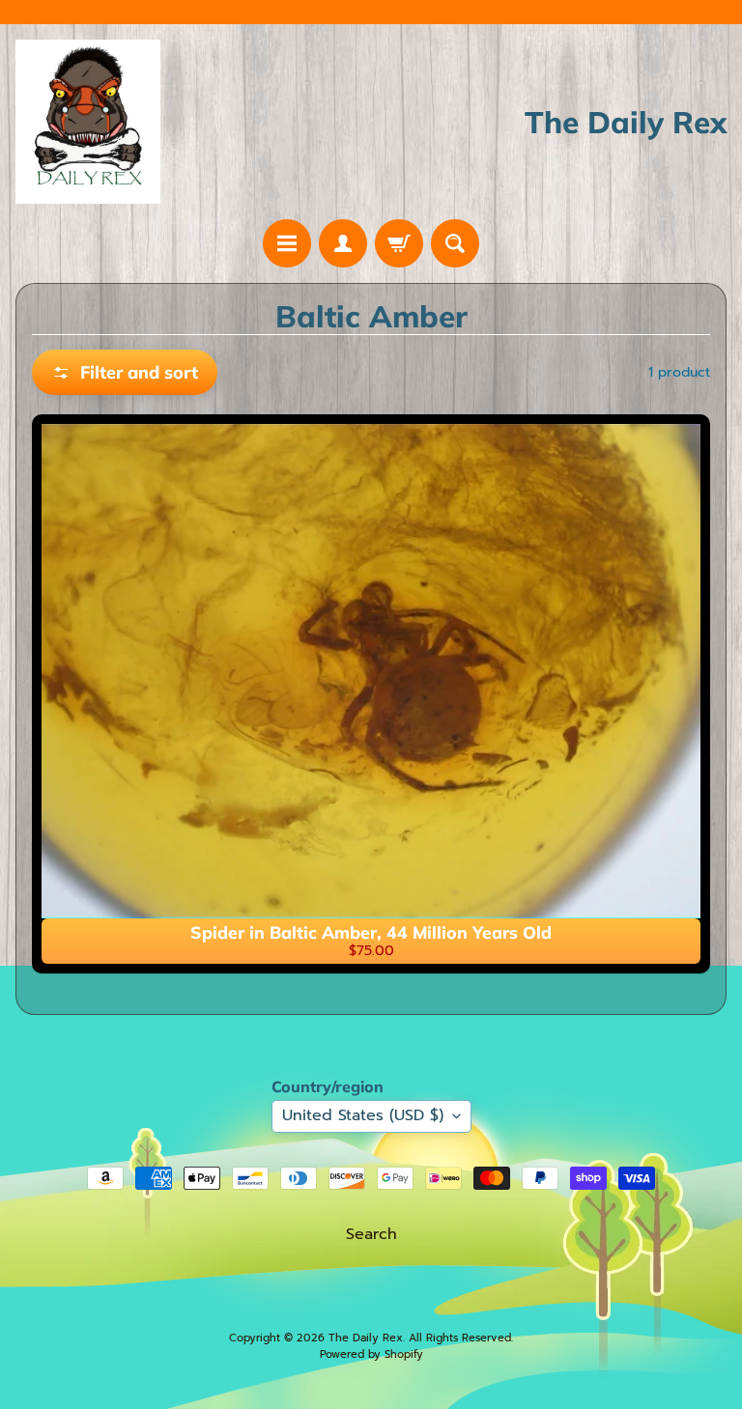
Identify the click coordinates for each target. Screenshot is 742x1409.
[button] (124, 372)
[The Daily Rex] (87, 122)
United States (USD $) (362, 1115)
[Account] (343, 243)
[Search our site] (455, 243)
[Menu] (287, 243)
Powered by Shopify (371, 1354)
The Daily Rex (365, 1338)
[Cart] (399, 243)
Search (371, 1234)
